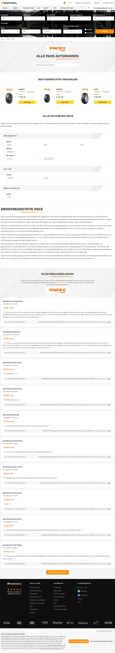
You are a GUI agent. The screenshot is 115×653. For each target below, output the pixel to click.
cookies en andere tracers (54, 645)
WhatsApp (83, 591)
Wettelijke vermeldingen (37, 600)
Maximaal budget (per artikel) (70, 27)
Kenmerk (45, 28)
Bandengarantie (35, 587)
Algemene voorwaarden (37, 603)
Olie (39, 8)
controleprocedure (62, 282)
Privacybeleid (34, 609)
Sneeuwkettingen (28, 8)
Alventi (9, 145)
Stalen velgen (58, 591)
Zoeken (105, 31)
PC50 (81, 145)
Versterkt (90, 33)
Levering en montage (66, 8)
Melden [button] (109, 322)
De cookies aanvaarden (79, 641)
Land (31, 606)
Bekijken (27, 102)
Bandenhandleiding (36, 591)
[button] (100, 322)
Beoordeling (33, 594)
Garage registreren (35, 597)
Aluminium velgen (59, 594)
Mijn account (109, 3)
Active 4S (10, 159)
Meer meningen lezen (57, 572)
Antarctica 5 (10, 152)
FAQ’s (79, 602)
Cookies (32, 612)
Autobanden (57, 587)
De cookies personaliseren (101, 641)
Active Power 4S (49, 159)
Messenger (84, 595)
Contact (96, 3)
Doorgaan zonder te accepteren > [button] (104, 631)
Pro (70, 3)
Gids (55, 8)
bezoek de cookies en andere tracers (49, 648)
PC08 (8, 197)
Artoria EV (10, 178)
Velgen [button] (15, 8)
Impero (46, 178)
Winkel (46, 8)
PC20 (45, 145)
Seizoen (24, 28)
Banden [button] (5, 8)
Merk (2, 28)
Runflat (89, 29)
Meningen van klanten (82, 3)
